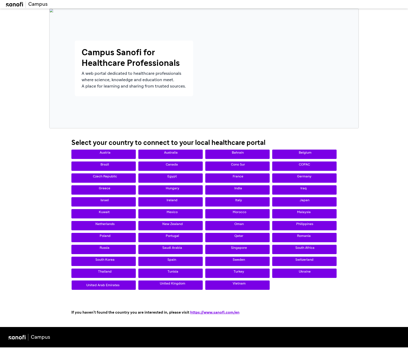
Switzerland (304, 261)
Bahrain (237, 154)
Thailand (103, 273)
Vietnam (237, 285)
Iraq (304, 190)
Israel (103, 201)
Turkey (237, 273)
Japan (304, 201)
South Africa (304, 249)
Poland (103, 237)
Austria (103, 154)
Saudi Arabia (170, 249)
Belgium (304, 154)
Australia (170, 154)
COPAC (304, 166)
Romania (304, 237)
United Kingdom (170, 285)
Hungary (170, 190)
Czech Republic (102, 178)
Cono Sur (237, 166)
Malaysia (304, 213)
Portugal (170, 237)
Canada (170, 166)
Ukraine (304, 273)
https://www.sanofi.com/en (214, 312)
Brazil (103, 166)
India (237, 190)
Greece (103, 190)
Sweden (237, 261)
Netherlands (103, 225)
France (237, 178)
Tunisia (170, 273)
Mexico (170, 213)
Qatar (237, 237)
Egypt (170, 178)
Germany (304, 178)
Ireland (170, 201)
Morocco (237, 213)
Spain (170, 261)
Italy (237, 201)
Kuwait (103, 213)
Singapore (237, 249)
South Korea (103, 261)
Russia (103, 249)
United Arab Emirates (103, 285)
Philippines (304, 225)
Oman (237, 225)
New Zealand (170, 225)
